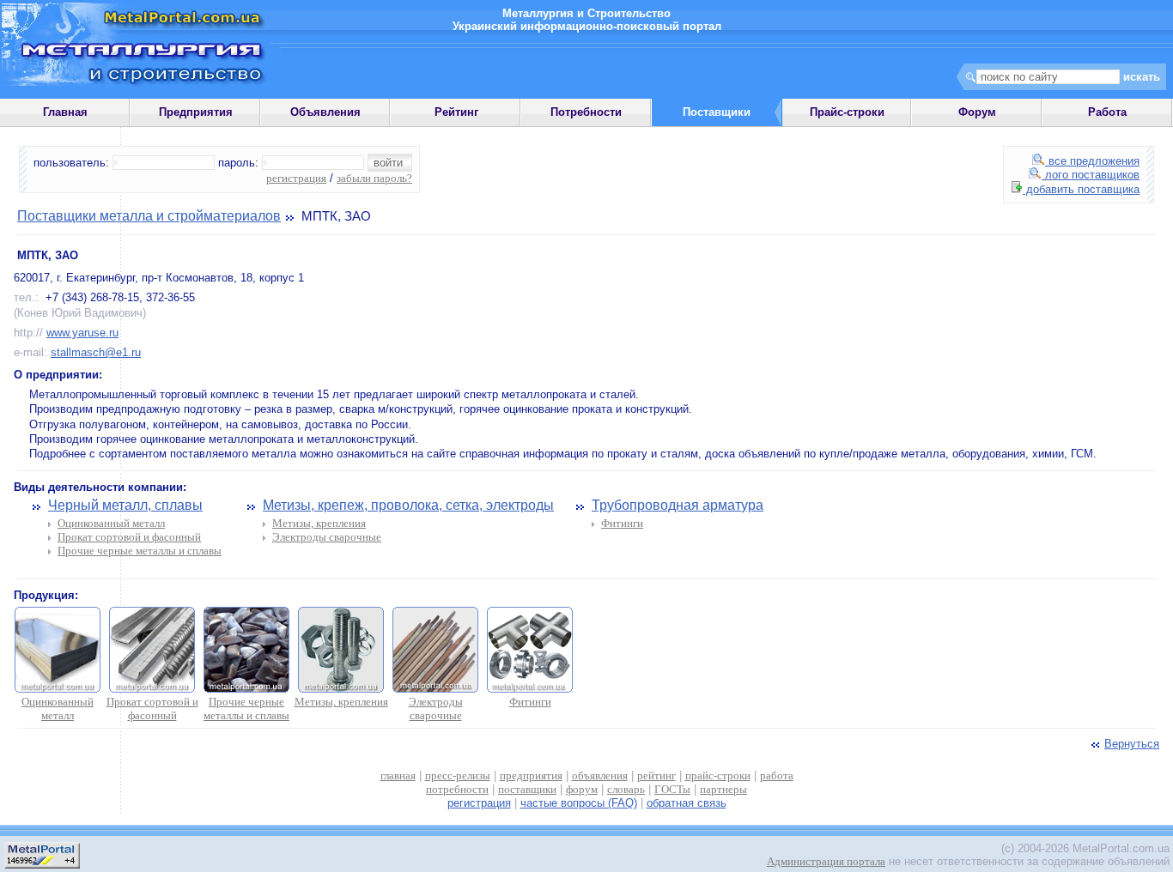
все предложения (1092, 160)
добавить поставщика (1081, 189)
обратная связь (686, 802)
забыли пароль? (374, 178)
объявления (600, 775)
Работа (1107, 112)
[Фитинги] (530, 688)
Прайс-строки (847, 112)
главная (398, 775)
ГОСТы (672, 789)
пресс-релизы (457, 775)
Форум (977, 112)
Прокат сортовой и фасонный (129, 536)
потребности (457, 789)
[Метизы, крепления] (341, 688)
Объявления (325, 112)
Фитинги (622, 523)
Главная (65, 112)
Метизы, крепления (319, 523)
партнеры (723, 789)
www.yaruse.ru (82, 332)
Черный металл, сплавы (125, 505)
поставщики (527, 789)
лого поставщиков (1091, 174)
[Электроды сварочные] (435, 688)
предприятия (531, 775)
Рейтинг (456, 112)
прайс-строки (718, 775)
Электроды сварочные (326, 536)
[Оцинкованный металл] (57, 688)
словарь (626, 789)
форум (582, 789)
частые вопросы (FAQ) (578, 802)
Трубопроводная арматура (677, 505)
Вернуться (1131, 743)
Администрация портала (826, 861)
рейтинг (656, 775)
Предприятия (196, 112)
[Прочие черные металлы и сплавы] (246, 688)
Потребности (586, 112)
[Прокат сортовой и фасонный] (152, 688)
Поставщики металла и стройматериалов (149, 216)
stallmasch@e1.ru (96, 352)
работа (776, 775)
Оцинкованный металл (111, 523)
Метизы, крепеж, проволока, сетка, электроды (408, 505)
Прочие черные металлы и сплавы (140, 550)
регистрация (296, 178)
